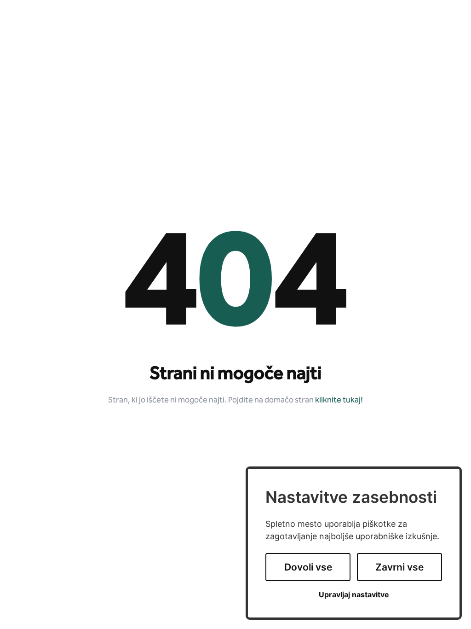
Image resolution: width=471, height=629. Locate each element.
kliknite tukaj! (339, 400)
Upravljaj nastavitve (354, 594)
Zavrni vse (399, 567)
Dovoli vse (308, 567)
